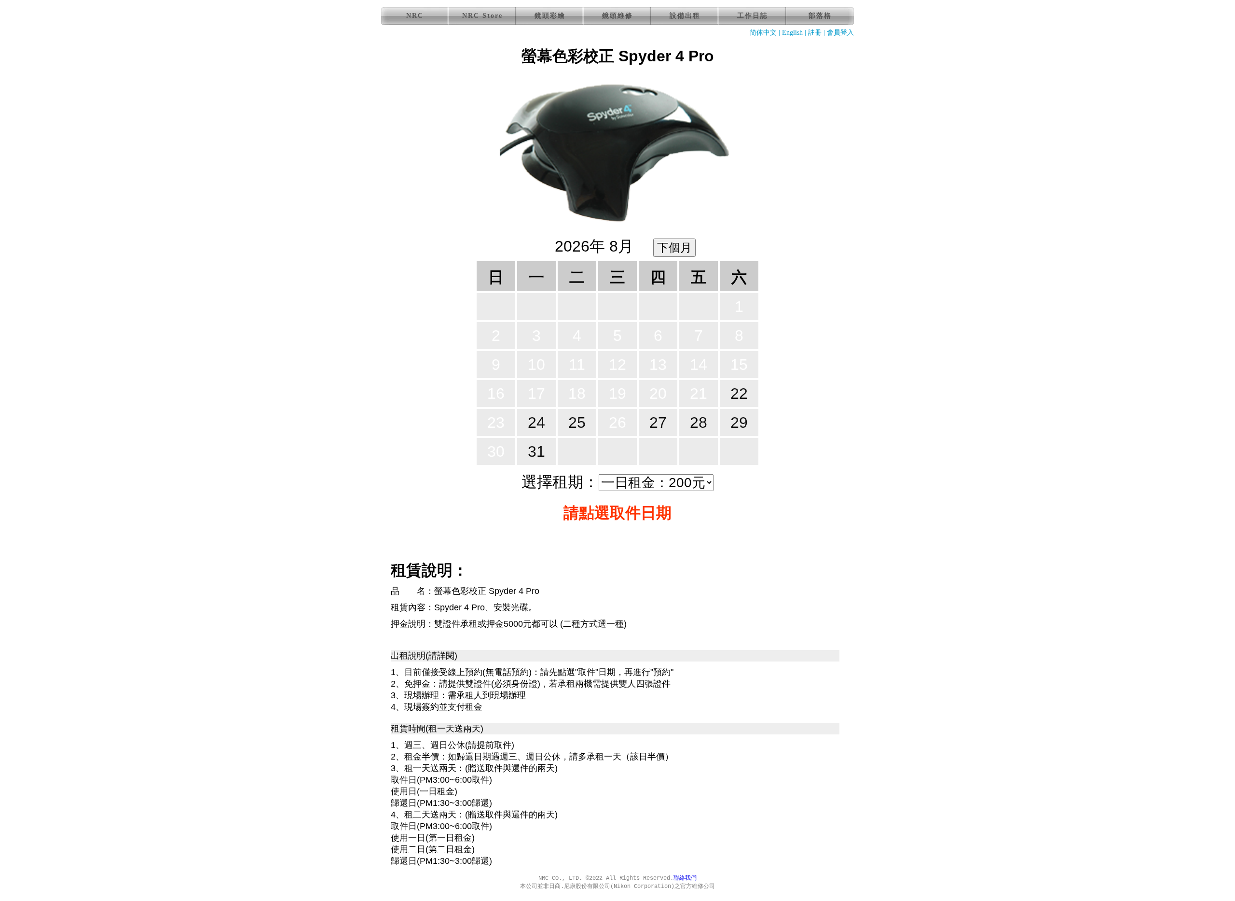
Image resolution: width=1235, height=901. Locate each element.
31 (536, 451)
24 (536, 422)
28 (698, 422)
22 (739, 393)
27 (658, 422)
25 (577, 422)
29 (739, 422)
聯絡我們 (685, 878)
